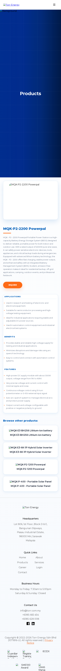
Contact (22, 572)
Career (22, 567)
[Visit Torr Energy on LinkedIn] (33, 623)
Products (22, 562)
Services (39, 562)
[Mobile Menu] (54, 5)
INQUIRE (13, 285)
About (39, 557)
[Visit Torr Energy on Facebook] (28, 623)
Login (39, 567)
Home (22, 557)
